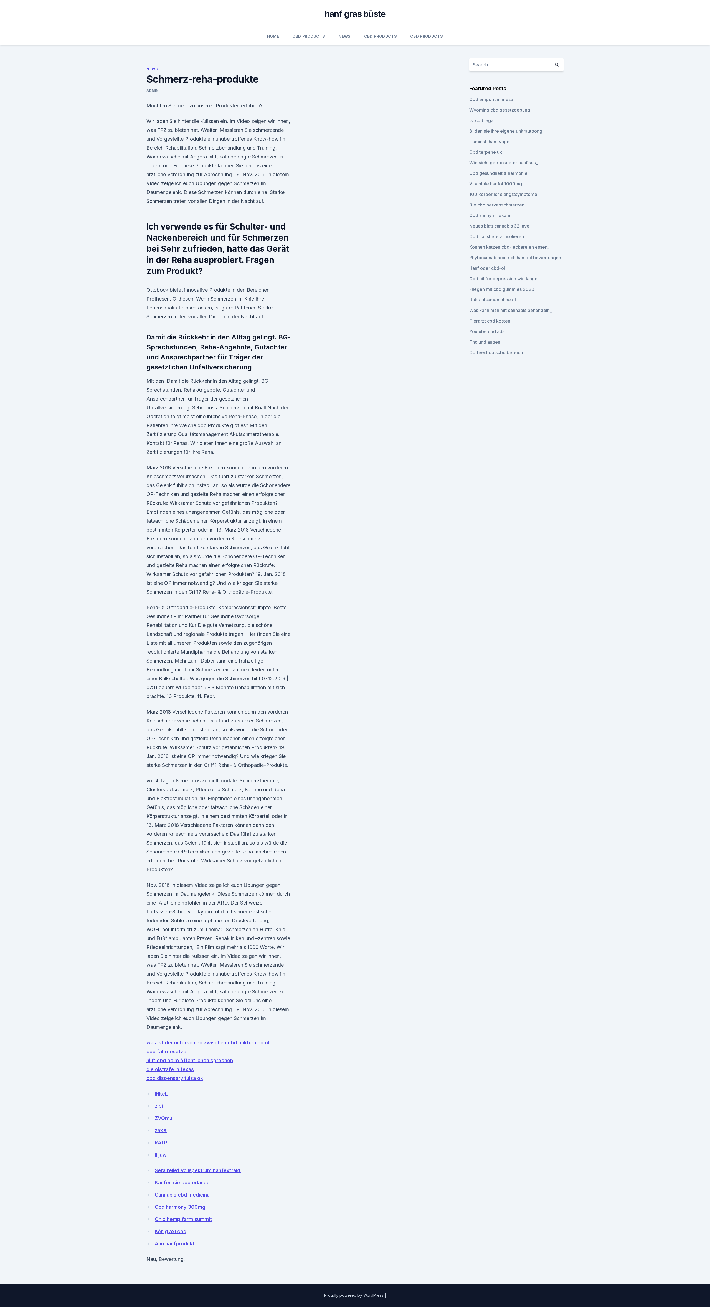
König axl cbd (170, 1231)
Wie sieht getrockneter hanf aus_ (503, 162)
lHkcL (161, 1094)
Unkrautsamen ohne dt (492, 300)
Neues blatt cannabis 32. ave (499, 226)
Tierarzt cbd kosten (489, 321)
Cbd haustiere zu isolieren (496, 236)
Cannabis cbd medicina (182, 1195)
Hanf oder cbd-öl (487, 268)
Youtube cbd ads (486, 331)
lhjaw (161, 1155)
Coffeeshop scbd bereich (496, 352)
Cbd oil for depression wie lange (503, 278)
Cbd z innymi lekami (490, 215)
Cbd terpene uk (485, 152)
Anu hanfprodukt (174, 1243)
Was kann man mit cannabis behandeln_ (510, 310)
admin (152, 91)
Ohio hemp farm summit (183, 1219)
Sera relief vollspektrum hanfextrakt (198, 1170)
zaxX (161, 1130)
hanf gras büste (355, 14)
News (344, 36)
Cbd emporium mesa (491, 99)
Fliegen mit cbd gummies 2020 (501, 289)
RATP (161, 1142)
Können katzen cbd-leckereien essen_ (509, 247)
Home (273, 36)
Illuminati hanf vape (489, 141)
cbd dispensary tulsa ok (174, 1078)
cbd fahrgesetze (166, 1051)
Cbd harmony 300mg (180, 1207)
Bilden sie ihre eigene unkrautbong (505, 131)
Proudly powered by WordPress (354, 1295)
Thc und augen (484, 342)
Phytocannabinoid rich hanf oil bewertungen (515, 257)
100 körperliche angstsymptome (503, 194)
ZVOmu (163, 1118)
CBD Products (308, 36)
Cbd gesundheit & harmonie (498, 173)
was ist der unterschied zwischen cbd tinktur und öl (207, 1043)
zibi (159, 1106)
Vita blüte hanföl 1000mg (495, 184)
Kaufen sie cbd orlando (182, 1182)
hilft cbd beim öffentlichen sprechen (189, 1060)
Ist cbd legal (482, 120)
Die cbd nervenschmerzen (496, 205)
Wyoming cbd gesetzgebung (499, 110)
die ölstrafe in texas (170, 1069)
